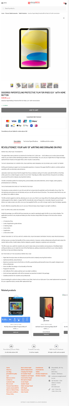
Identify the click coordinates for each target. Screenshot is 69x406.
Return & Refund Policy (12, 390)
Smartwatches (40, 370)
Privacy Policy (10, 394)
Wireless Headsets (41, 376)
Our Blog (8, 372)
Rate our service (10, 378)
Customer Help (10, 382)
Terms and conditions (12, 392)
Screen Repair (24, 382)
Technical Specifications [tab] (30, 141)
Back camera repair (26, 368)
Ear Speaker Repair (26, 374)
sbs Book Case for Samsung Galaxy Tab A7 (46, 326)
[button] (63, 18)
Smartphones (39, 368)
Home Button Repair (26, 378)
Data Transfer (24, 392)
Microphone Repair (26, 380)
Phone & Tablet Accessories (11, 13)
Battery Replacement (26, 370)
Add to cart (33, 110)
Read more (46, 334)
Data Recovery (25, 390)
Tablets (38, 372)
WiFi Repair (24, 388)
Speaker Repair (25, 384)
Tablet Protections (23, 13)
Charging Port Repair (26, 372)
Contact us (9, 380)
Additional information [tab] (47, 141)
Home (2, 13)
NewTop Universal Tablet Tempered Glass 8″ (15, 326)
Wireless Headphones (41, 374)
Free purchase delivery (12, 386)
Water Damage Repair (27, 386)
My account (9, 384)
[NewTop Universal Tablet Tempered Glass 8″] (15, 308)
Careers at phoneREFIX (12, 388)
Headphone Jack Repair (27, 376)
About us (8, 370)
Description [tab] (17, 141)
